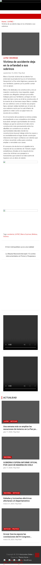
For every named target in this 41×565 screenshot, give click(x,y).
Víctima (6, 236)
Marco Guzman (26, 234)
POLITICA (15, 529)
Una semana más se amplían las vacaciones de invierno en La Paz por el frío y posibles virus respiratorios (20, 429)
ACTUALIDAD (10, 397)
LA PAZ (6, 58)
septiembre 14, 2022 (10, 73)
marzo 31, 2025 (8, 504)
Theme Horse (23, 557)
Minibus (34, 234)
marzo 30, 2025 (8, 539)
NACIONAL (7, 457)
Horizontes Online (26, 554)
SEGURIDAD (13, 58)
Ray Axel (22, 73)
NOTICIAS (13, 421)
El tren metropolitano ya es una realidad (19, 247)
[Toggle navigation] (4, 16)
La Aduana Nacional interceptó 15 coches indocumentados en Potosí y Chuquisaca (20, 255)
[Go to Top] (37, 555)
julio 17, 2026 (7, 432)
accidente (10, 234)
